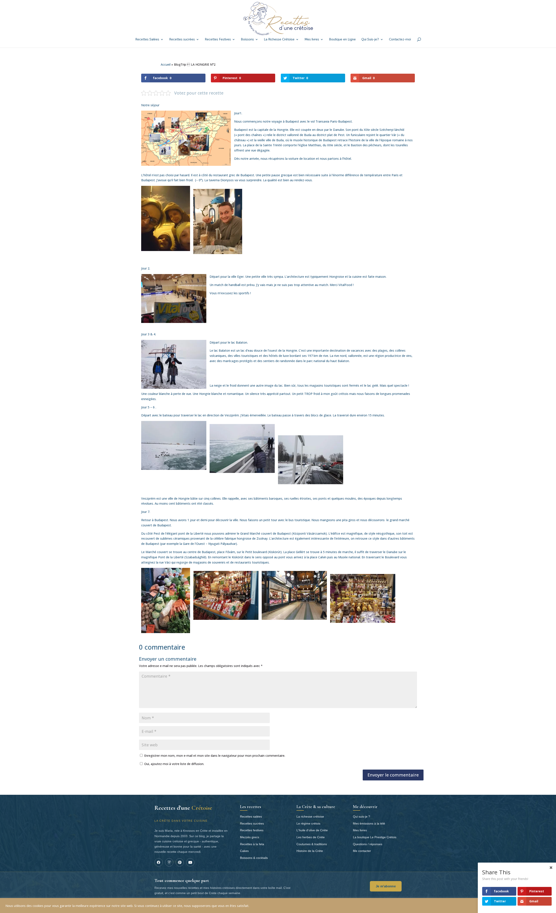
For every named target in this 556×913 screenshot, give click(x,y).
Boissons (247, 40)
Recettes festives (251, 830)
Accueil (165, 64)
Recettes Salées (147, 40)
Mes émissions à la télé (369, 823)
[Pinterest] (179, 862)
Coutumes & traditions (311, 844)
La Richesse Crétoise (279, 40)
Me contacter (362, 851)
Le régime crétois (308, 823)
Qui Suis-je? (370, 40)
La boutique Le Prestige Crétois (374, 837)
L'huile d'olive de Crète (312, 830)
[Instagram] (169, 862)
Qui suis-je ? (361, 816)
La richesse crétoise (310, 816)
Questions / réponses (367, 844)
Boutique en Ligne (342, 40)
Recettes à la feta (252, 844)
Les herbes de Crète (310, 837)
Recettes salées (251, 816)
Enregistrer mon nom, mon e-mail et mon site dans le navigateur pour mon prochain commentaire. (214, 755)
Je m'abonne (386, 886)
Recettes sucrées (182, 40)
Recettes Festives (218, 40)
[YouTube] (190, 862)
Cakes (244, 851)
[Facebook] (158, 862)
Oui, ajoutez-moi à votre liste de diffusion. (173, 764)
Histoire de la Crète (309, 851)
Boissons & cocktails (254, 858)
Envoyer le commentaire (393, 775)
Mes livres (311, 40)
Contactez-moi (400, 40)
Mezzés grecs (249, 837)
